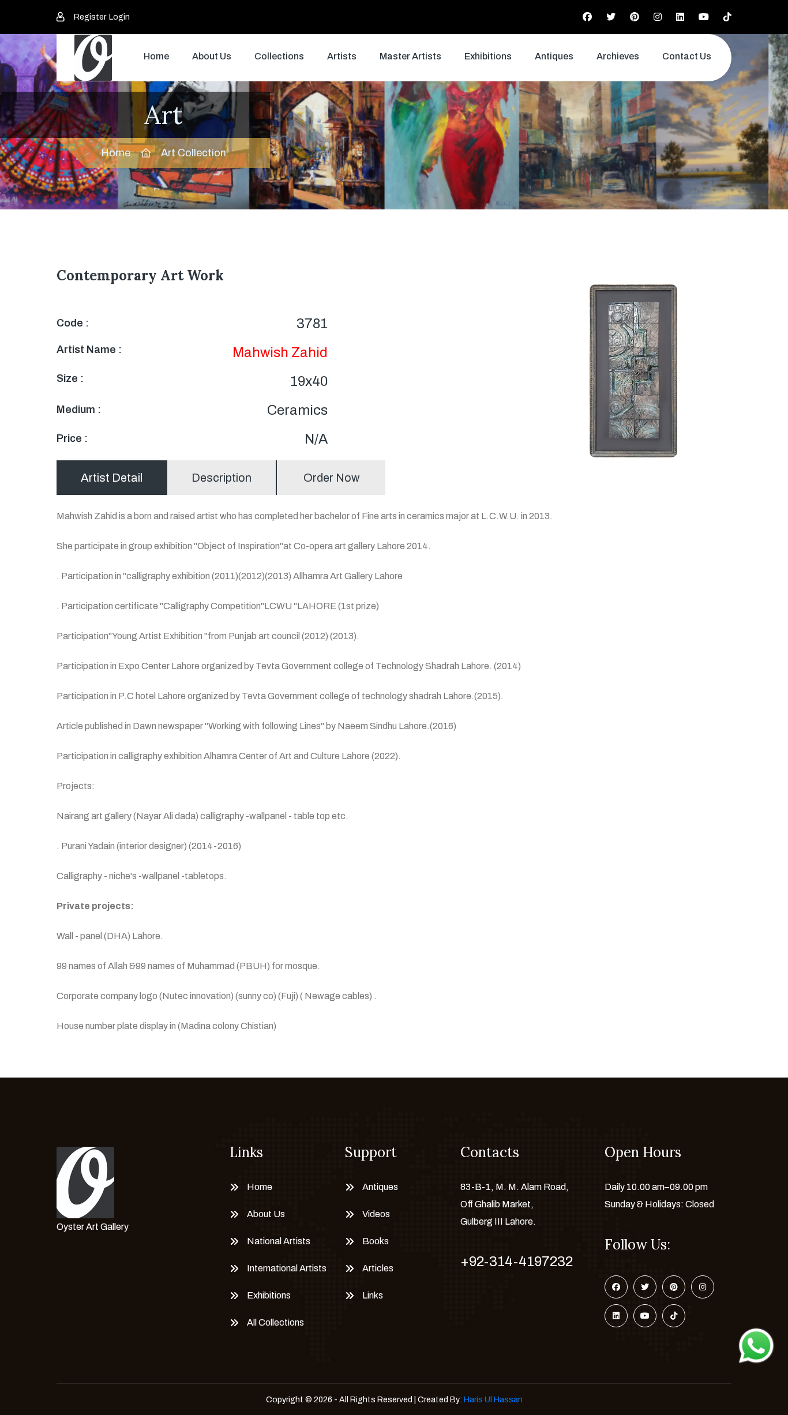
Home (156, 56)
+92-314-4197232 (516, 1261)
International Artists (287, 1268)
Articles (377, 1268)
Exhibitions (488, 56)
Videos (376, 1214)
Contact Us (686, 56)
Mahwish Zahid (280, 352)
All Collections (275, 1322)
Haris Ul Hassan (493, 1399)
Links (372, 1295)
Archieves (617, 56)
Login (119, 17)
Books (375, 1241)
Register (90, 17)
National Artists (278, 1241)
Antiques (554, 56)
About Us (211, 56)
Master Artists (410, 56)
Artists (342, 56)
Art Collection (193, 153)
